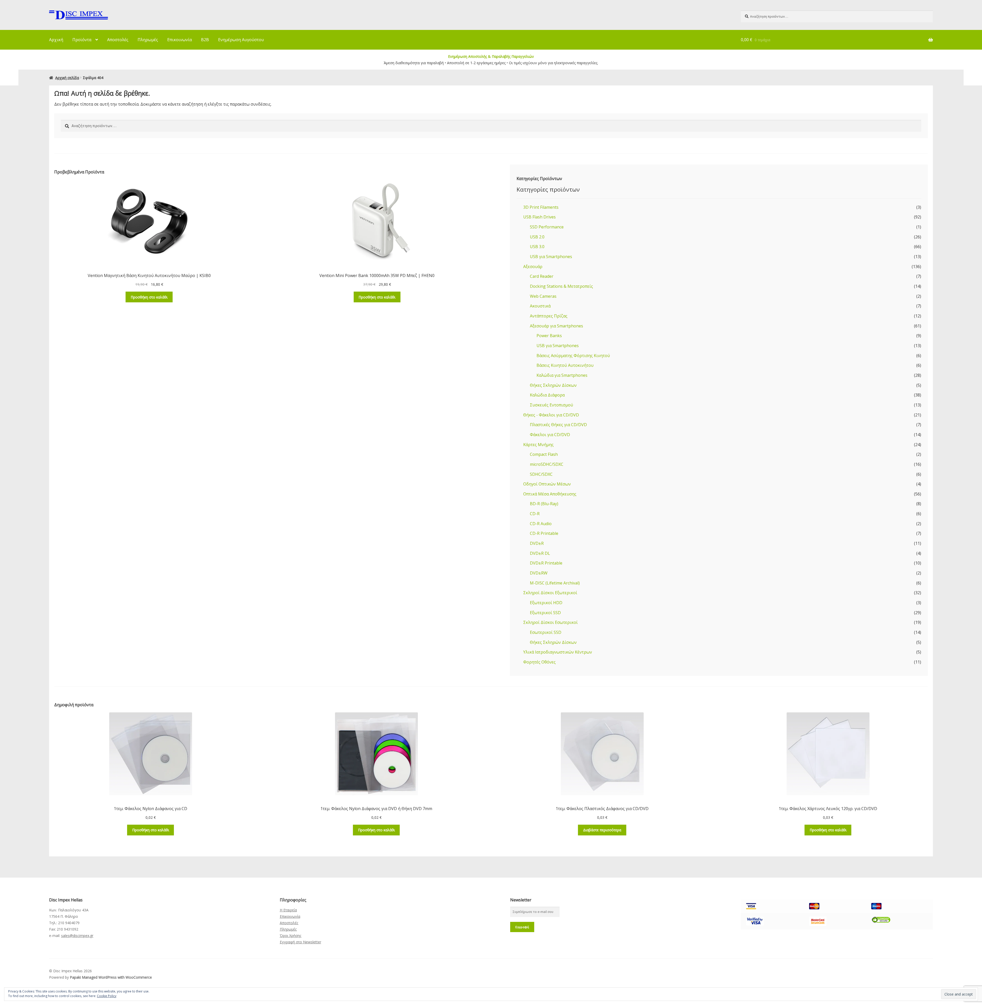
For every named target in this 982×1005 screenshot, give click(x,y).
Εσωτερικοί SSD (545, 632)
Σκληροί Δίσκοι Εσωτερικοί (550, 622)
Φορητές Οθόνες (539, 662)
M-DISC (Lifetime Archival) (555, 583)
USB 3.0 (537, 246)
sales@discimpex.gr (77, 935)
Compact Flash (544, 454)
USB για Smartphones (551, 256)
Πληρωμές (148, 39)
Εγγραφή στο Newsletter (300, 942)
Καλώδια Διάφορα (547, 395)
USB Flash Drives (539, 217)
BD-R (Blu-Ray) (544, 503)
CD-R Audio (541, 523)
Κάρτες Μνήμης (538, 444)
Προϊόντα (81, 39)
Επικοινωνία (179, 39)
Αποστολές (117, 39)
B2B (205, 39)
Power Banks (549, 335)
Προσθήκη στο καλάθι (149, 297)
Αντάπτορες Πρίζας (548, 316)
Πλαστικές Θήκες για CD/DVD (558, 424)
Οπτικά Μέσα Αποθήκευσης (549, 494)
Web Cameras (543, 296)
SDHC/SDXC (541, 474)
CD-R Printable (544, 533)
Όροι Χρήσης (290, 935)
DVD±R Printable (546, 563)
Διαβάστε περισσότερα (602, 829)
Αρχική (56, 39)
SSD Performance (547, 227)
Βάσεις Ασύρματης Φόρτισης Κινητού (573, 355)
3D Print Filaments (541, 207)
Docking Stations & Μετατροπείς (561, 286)
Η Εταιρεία (288, 910)
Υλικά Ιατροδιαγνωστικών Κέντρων (557, 652)
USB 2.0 (537, 237)
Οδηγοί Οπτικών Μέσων (547, 484)
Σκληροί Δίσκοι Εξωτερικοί (550, 592)
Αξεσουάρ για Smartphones (556, 326)
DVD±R (537, 543)
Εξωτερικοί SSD (545, 612)
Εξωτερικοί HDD (546, 602)
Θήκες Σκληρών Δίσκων (553, 385)
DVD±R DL (540, 553)
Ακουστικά (540, 306)
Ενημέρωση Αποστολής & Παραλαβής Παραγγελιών (491, 56)
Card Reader (541, 276)
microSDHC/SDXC (546, 464)
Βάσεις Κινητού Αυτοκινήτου (565, 365)
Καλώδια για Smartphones (562, 375)
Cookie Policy (106, 996)
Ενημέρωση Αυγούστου (241, 39)
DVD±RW (539, 573)
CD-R (535, 513)
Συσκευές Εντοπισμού (551, 405)
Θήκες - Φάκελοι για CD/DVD (551, 415)
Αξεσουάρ (532, 266)
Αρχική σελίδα (67, 77)
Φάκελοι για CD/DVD (550, 434)
